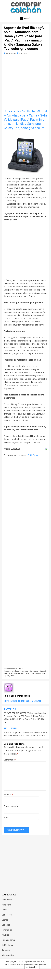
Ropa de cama (8, 940)
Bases (4, 909)
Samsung (38, 673)
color (37, 671)
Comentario (10, 759)
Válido (12, 676)
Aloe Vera (6, 904)
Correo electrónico (13, 806)
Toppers (6, 950)
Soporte (6, 676)
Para (32, 673)
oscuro (27, 673)
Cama (32, 671)
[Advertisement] (25, 82)
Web (6, 817)
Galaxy (6, 673)
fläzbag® (42, 671)
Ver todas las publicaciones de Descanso (22, 700)
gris (10, 673)
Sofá (43, 673)
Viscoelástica (8, 955)
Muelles (5, 934)
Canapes (6, 924)
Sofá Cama (33, 455)
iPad (14, 673)
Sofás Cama (17, 669)
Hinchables (7, 930)
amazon (22, 671)
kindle (18, 673)
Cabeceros (7, 914)
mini (22, 673)
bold (27, 671)
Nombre (8, 794)
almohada (15, 671)
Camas (5, 919)
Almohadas (7, 899)
